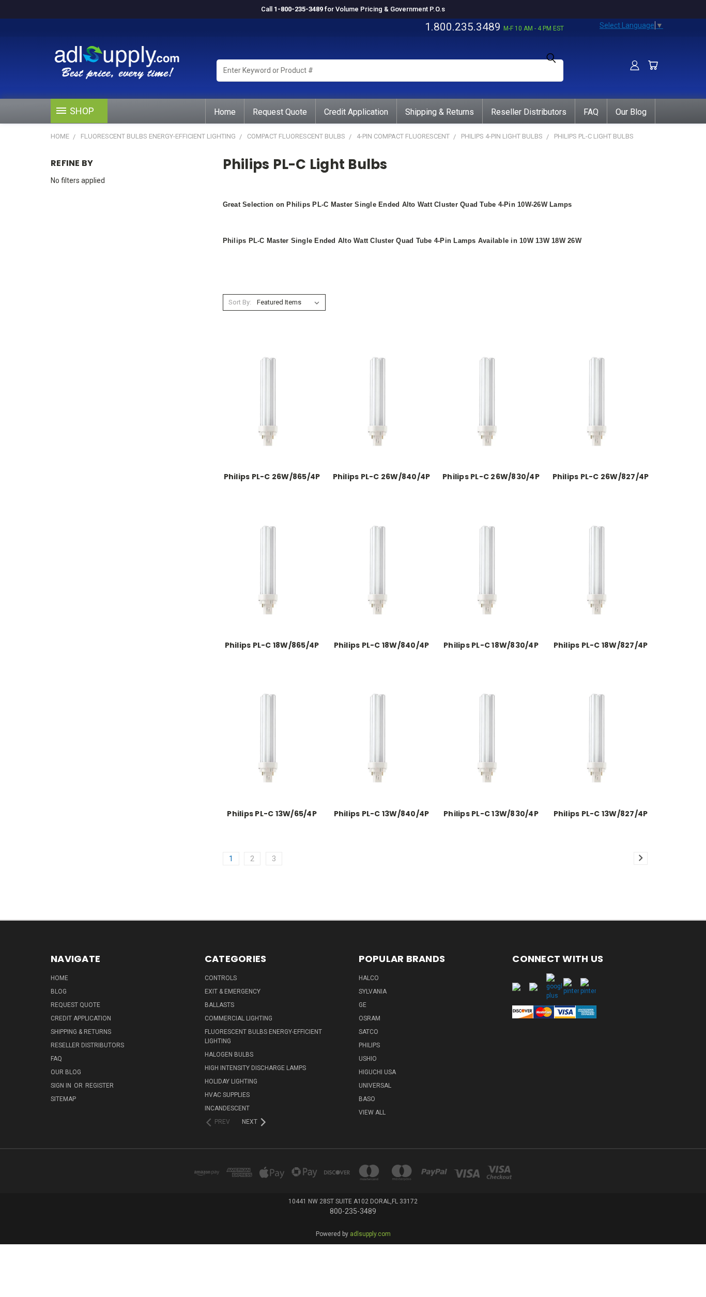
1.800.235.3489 (463, 27)
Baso (367, 1099)
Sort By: (239, 302)
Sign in (62, 1085)
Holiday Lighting (231, 1081)
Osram (369, 1018)
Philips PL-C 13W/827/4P (601, 813)
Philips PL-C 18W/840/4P (381, 645)
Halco (369, 978)
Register (99, 1085)
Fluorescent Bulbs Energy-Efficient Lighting (263, 1036)
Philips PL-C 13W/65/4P (272, 813)
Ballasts (219, 1005)
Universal (375, 1085)
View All (372, 1112)
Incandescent (227, 1108)
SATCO (368, 1031)
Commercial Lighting (238, 1018)
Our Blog (631, 112)
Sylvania (373, 991)
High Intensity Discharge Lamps (255, 1068)
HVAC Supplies (227, 1094)
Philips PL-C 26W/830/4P (491, 476)
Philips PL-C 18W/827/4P (601, 645)
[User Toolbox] (635, 65)
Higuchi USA (377, 1072)
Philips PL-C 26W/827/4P (600, 476)
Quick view (272, 389)
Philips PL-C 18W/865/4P (272, 645)
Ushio (368, 1058)
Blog (59, 991)
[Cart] (653, 65)
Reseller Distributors (528, 112)
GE (362, 1005)
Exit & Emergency (232, 991)
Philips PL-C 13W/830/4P (491, 813)
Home (225, 112)
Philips (369, 1045)
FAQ (591, 112)
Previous (679, 1257)
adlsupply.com (370, 1234)
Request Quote (280, 112)
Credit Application (356, 112)
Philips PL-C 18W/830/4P (491, 645)
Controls (221, 978)
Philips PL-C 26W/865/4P (272, 476)
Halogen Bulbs (229, 1054)
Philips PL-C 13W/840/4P (381, 813)
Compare (268, 409)
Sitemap (63, 1099)
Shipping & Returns (439, 112)
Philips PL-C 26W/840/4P (382, 476)
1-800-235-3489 (298, 9)
